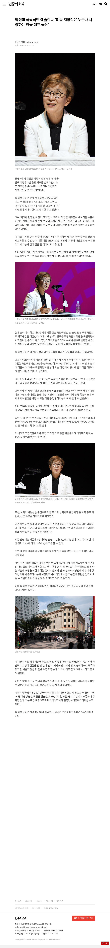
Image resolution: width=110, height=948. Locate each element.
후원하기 (60, 901)
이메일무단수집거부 (51, 908)
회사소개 (18, 901)
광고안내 (39, 901)
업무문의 (49, 901)
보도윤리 (28, 901)
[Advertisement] (55, 821)
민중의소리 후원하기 (85, 918)
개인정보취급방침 (21, 908)
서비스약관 (36, 908)
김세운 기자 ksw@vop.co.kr (27, 42)
